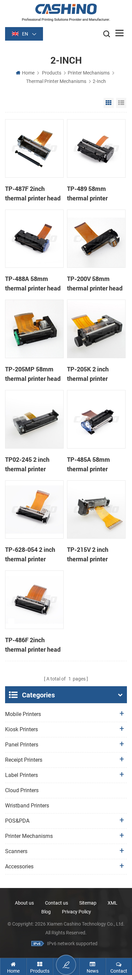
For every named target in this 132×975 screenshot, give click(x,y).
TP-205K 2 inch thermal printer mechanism (88, 374)
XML (112, 903)
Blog (46, 911)
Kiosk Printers (21, 729)
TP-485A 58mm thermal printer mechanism (88, 464)
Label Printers (21, 775)
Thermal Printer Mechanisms (56, 81)
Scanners (16, 851)
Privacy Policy (76, 911)
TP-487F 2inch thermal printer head (33, 193)
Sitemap (87, 903)
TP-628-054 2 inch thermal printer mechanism (30, 554)
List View (121, 103)
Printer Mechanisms (89, 72)
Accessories (19, 866)
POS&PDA (17, 821)
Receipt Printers (23, 760)
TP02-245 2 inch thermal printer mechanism (27, 464)
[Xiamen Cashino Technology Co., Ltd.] (66, 12)
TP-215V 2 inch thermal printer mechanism (87, 554)
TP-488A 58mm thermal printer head (33, 283)
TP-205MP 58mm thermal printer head (33, 374)
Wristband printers (27, 805)
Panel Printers (21, 744)
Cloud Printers (22, 790)
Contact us (56, 903)
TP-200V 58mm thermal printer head (95, 283)
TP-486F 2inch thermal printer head (33, 644)
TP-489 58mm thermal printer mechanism (87, 194)
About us (24, 903)
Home (28, 72)
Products (51, 72)
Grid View (109, 103)
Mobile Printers (23, 714)
